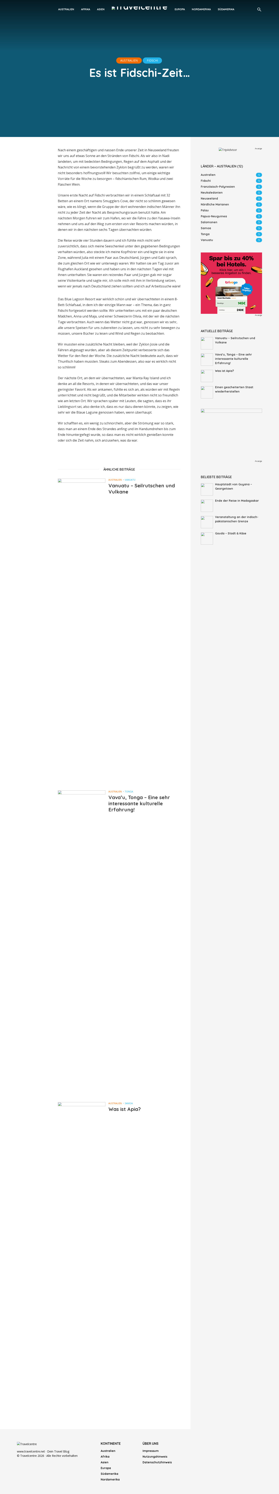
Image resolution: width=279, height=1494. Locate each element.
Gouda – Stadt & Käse (230, 533)
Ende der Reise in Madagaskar (237, 500)
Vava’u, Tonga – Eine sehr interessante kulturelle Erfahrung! (139, 803)
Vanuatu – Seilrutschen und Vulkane (141, 488)
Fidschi (152, 60)
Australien (66, 9)
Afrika (85, 9)
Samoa (129, 1103)
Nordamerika (201, 9)
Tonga (129, 791)
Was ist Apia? (124, 1109)
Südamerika (226, 9)
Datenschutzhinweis (157, 1462)
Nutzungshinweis (155, 1456)
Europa (180, 9)
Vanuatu (130, 479)
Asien (101, 9)
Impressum (151, 1451)
